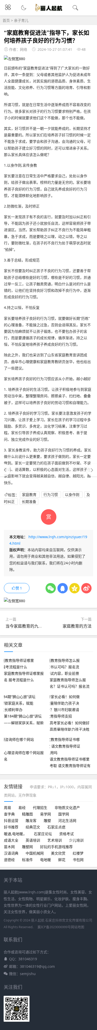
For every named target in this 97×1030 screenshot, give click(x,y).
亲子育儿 (21, 20)
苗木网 (9, 846)
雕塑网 (27, 846)
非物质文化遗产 (67, 807)
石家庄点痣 (56, 827)
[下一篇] (92, 470)
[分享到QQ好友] (62, 588)
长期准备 (29, 501)
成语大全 (11, 840)
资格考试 (66, 833)
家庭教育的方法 (77, 626)
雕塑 (47, 820)
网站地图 (77, 927)
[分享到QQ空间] (74, 588)
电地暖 (45, 859)
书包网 (78, 859)
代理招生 (40, 807)
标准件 (27, 859)
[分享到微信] (51, 588)
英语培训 (33, 840)
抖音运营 (11, 820)
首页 (6, 20)
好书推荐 (11, 827)
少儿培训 (76, 840)
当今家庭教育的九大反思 (28, 626)
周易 (7, 807)
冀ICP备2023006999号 (54, 927)
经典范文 (33, 827)
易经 (22, 807)
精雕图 (27, 814)
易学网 (45, 814)
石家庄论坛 (43, 833)
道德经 (9, 859)
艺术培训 (54, 840)
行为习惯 (51, 494)
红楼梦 (78, 853)
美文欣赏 (58, 853)
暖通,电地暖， (15, 833)
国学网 (63, 814)
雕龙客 (31, 820)
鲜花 (61, 859)
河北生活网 (67, 820)
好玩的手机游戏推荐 (56, 846)
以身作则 (72, 494)
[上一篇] (5, 470)
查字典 (9, 814)
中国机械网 (35, 853)
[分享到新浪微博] (86, 588)
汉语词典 (11, 853)
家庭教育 (30, 494)
